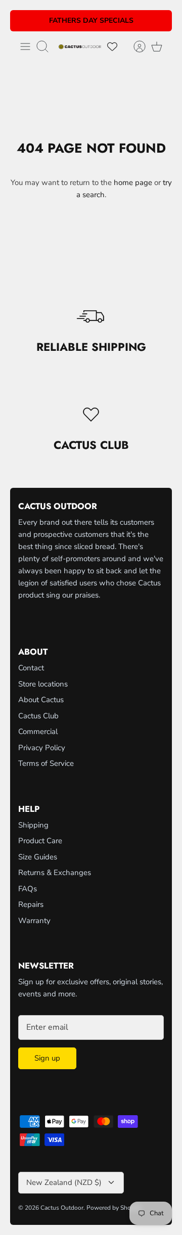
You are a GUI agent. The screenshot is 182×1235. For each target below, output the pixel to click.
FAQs (27, 889)
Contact (31, 668)
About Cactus (41, 700)
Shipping (33, 825)
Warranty (34, 921)
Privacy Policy (41, 748)
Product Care (40, 841)
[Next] (158, 20)
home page (133, 182)
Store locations (43, 684)
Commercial (38, 731)
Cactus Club (38, 716)
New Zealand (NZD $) (64, 1182)
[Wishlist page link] (112, 46)
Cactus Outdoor (61, 1208)
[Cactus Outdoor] (80, 46)
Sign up (47, 1058)
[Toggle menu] (25, 46)
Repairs (30, 904)
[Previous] (23, 20)
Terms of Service (46, 763)
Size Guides (37, 857)
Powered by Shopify (113, 1208)
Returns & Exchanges (54, 872)
